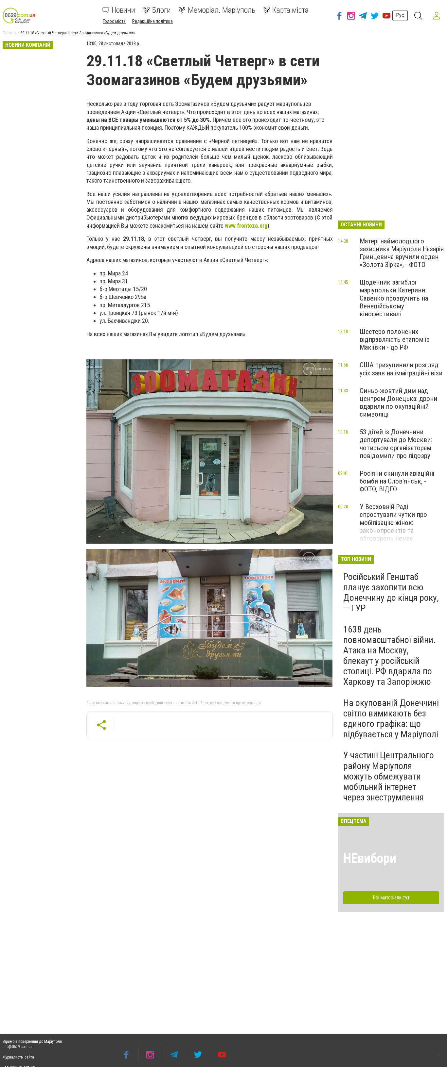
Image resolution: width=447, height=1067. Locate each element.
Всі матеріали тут (391, 898)
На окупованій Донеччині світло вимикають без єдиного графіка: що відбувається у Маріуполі (391, 719)
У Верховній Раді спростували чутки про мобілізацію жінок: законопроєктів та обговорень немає (393, 522)
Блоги (161, 10)
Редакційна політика (152, 21)
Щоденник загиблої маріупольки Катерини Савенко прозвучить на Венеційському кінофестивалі (394, 298)
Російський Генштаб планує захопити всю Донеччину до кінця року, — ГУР (391, 592)
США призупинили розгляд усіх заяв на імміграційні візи (401, 369)
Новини (123, 10)
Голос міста (114, 21)
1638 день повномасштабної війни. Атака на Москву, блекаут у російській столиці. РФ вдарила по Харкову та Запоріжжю (389, 655)
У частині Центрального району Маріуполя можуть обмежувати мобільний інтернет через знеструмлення (388, 776)
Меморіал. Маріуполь (221, 10)
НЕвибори (369, 858)
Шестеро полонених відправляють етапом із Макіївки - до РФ (395, 339)
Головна (9, 33)
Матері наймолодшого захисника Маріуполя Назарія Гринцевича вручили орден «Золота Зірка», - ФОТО (402, 253)
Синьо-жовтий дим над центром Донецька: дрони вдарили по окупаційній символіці (398, 402)
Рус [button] (400, 15)
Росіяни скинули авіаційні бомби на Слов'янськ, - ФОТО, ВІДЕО (397, 481)
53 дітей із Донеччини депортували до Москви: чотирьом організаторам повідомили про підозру (396, 443)
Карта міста (290, 10)
